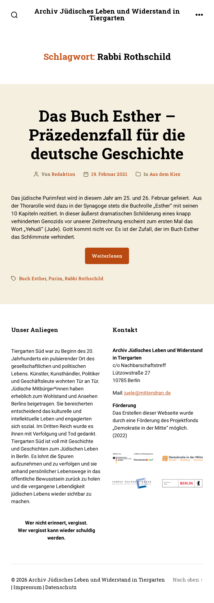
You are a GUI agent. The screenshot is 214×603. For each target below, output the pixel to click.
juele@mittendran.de (147, 393)
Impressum (27, 587)
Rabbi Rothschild (84, 278)
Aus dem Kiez (164, 174)
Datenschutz (61, 587)
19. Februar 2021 (109, 174)
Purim (55, 278)
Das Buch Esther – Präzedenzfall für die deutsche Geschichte (107, 134)
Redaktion (63, 174)
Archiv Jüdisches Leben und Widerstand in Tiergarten (107, 14)
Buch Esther (32, 278)
